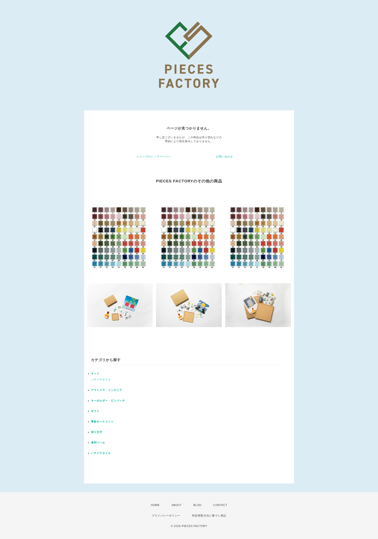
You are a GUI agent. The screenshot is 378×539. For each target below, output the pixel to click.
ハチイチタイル (101, 379)
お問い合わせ (224, 156)
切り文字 (96, 432)
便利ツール (98, 442)
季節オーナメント (102, 421)
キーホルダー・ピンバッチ (108, 400)
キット (95, 373)
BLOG (197, 505)
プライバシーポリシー (166, 515)
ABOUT (177, 505)
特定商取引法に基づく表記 (209, 515)
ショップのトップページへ (153, 156)
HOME (155, 505)
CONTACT (220, 505)
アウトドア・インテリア (106, 390)
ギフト (95, 411)
